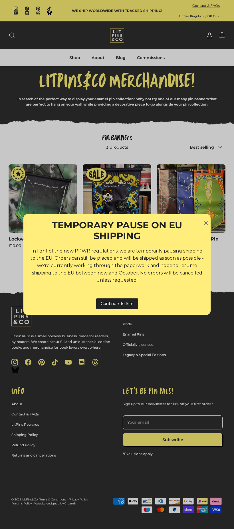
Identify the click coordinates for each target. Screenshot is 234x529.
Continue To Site (117, 303)
